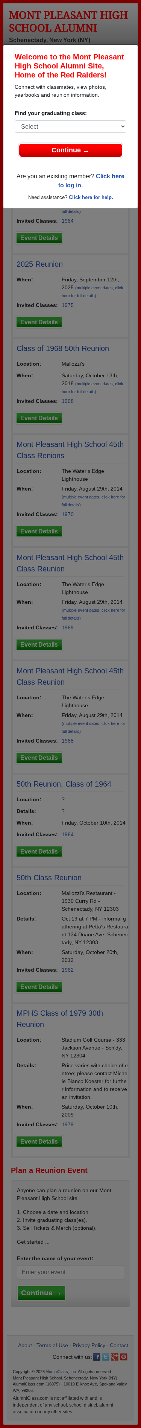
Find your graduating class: (51, 113)
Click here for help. (91, 197)
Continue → (70, 150)
